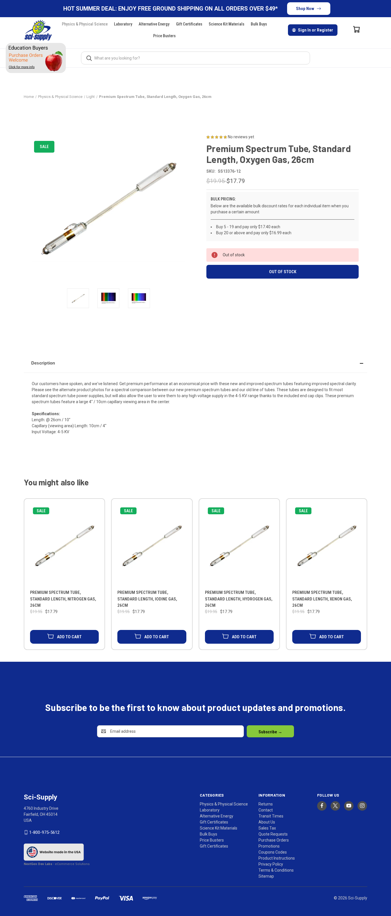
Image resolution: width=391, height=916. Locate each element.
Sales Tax (267, 828)
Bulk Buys (259, 24)
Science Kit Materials (226, 24)
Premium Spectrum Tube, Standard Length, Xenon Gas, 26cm (322, 599)
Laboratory (123, 24)
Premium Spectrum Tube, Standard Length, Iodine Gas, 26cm (147, 599)
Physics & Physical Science (85, 24)
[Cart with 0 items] (356, 29)
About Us (266, 822)
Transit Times (270, 816)
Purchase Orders (273, 840)
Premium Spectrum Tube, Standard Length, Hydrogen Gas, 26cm (238, 599)
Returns (265, 804)
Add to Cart (69, 636)
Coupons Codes (272, 852)
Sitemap (266, 876)
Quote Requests (273, 834)
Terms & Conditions (276, 870)
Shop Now (305, 8)
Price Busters (164, 36)
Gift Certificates (189, 24)
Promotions (269, 846)
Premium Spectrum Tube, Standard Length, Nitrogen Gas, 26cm (63, 599)
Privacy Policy (270, 864)
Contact (265, 810)
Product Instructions (276, 858)
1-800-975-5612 (44, 832)
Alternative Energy (154, 24)
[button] (195, 363)
